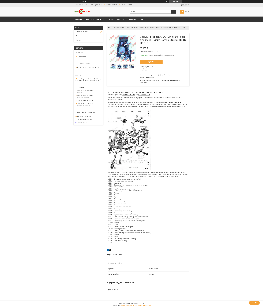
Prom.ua (141, 303)
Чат (256, 302)
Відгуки (78, 40)
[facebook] (108, 250)
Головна (78, 19)
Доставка (132, 19)
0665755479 (144, 95)
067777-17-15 (128, 95)
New (141, 19)
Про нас (110, 19)
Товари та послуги (93, 19)
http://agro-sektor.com (84, 116)
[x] (110, 250)
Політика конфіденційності (143, 305)
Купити (151, 62)
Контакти (121, 19)
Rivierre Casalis (119, 27)
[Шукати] (173, 12)
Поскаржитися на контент (127, 305)
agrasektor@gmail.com (84, 119)
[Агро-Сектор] (82, 14)
